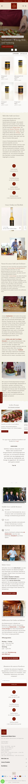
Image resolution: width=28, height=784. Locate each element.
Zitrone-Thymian (14, 129)
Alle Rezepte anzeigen (14, 407)
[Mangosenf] (7, 65)
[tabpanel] (14, 31)
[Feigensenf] (20, 91)
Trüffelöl (20, 349)
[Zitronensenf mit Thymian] (20, 65)
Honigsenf (4, 101)
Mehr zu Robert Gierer (9, 593)
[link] (14, 732)
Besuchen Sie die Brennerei (10, 658)
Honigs (18, 132)
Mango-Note (16, 127)
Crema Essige (12, 275)
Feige (17, 131)
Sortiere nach (24, 53)
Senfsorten (9, 316)
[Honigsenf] (7, 91)
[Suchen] (23, 6)
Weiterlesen (4, 431)
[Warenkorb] (25, 6)
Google (17, 441)
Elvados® (14, 535)
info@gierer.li (8, 749)
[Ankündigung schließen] (25, 1)
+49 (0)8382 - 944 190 (9, 746)
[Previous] (12, 50)
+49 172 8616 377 (9, 747)
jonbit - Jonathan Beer (13, 782)
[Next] (16, 50)
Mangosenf (4, 76)
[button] (2, 6)
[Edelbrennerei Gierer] (14, 6)
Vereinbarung (12, 652)
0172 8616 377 (6, 654)
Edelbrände (13, 627)
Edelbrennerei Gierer (16, 780)
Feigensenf (17, 101)
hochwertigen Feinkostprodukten (16, 268)
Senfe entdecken (7, 46)
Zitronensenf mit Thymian (18, 76)
